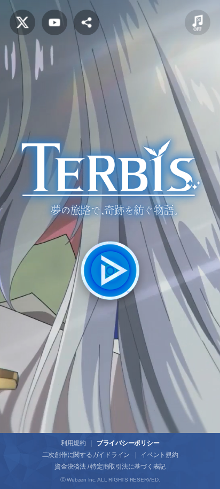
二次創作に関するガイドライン (86, 455)
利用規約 (73, 443)
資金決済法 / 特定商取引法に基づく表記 (110, 466)
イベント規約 (159, 455)
